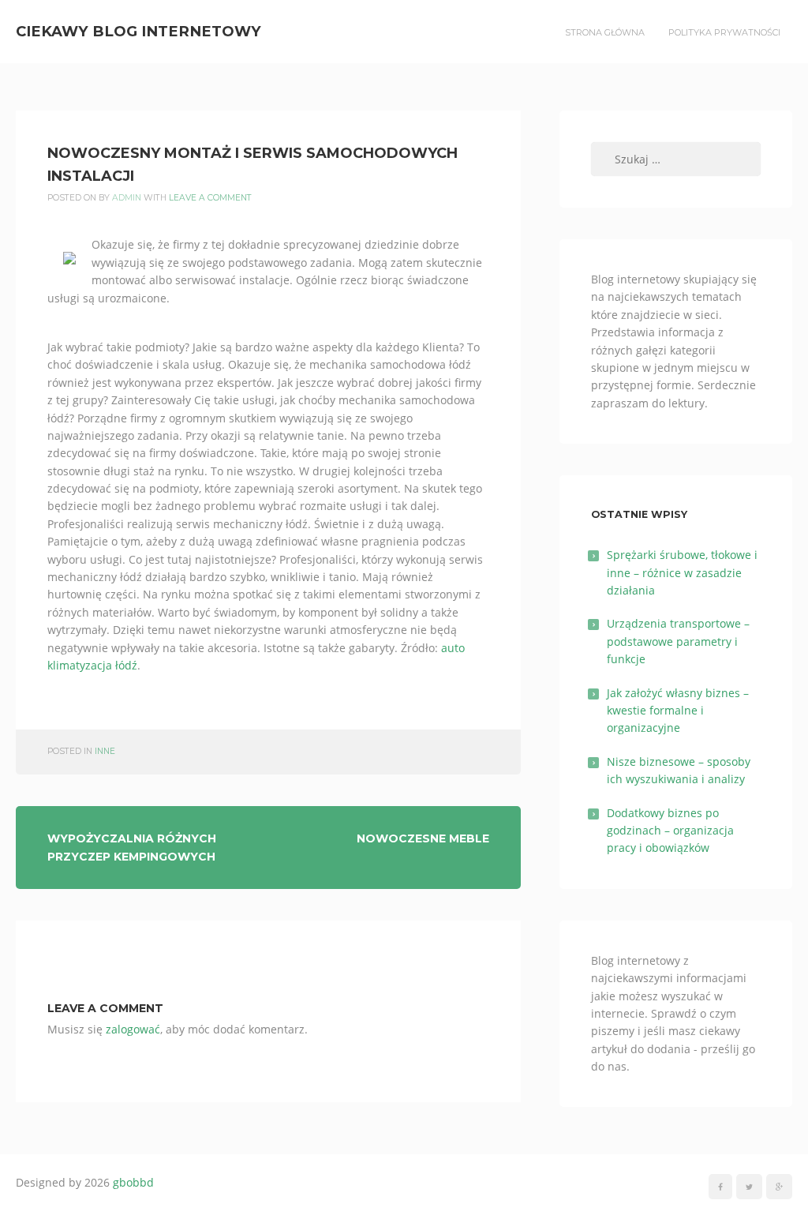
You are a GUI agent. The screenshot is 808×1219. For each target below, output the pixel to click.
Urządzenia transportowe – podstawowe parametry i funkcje (678, 641)
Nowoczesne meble (423, 838)
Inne (105, 751)
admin (126, 198)
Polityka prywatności (724, 32)
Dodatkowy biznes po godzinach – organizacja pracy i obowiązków (670, 830)
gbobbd (133, 1182)
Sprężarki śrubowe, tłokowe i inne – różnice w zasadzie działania (682, 572)
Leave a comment (210, 198)
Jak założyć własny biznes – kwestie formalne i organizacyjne (678, 710)
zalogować (133, 1029)
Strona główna (605, 32)
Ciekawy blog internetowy (138, 31)
